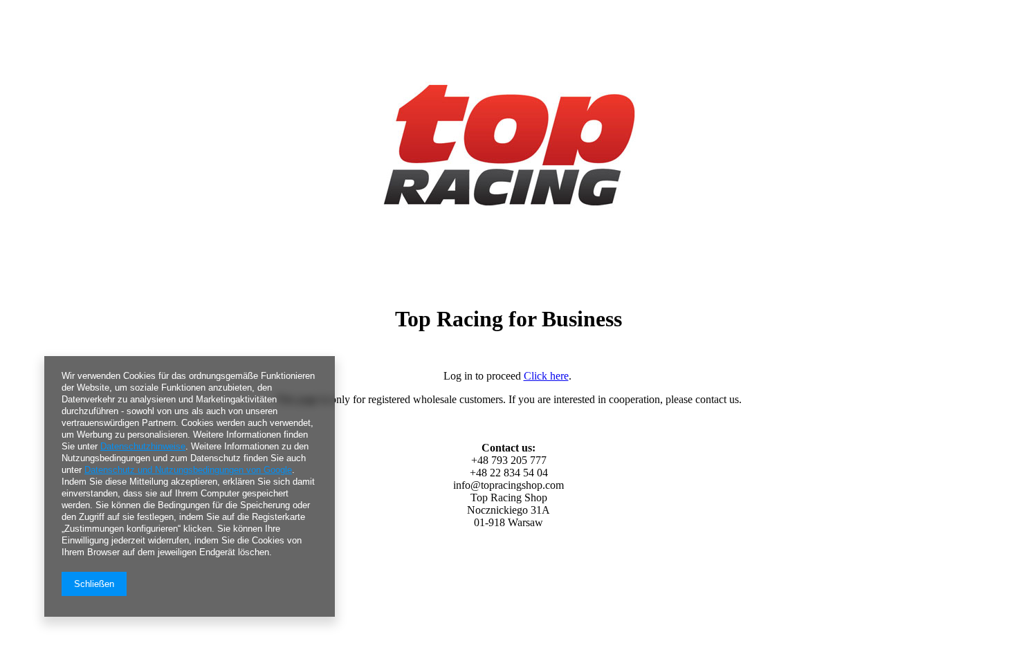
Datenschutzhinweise (142, 446)
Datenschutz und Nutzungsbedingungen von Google (188, 470)
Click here (546, 376)
